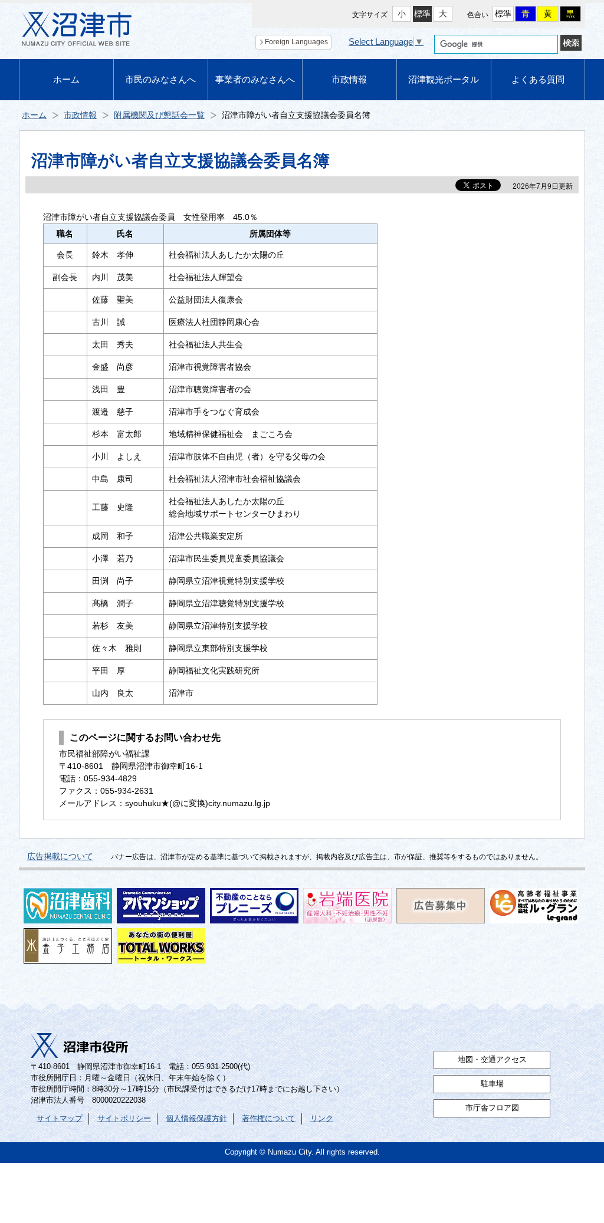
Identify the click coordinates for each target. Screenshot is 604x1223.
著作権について (269, 1118)
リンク (321, 1118)
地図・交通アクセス (492, 1060)
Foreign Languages (296, 42)
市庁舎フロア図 (492, 1108)
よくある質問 (537, 79)
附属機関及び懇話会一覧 (159, 115)
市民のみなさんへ (160, 79)
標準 (422, 13)
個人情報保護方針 (196, 1118)
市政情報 (349, 79)
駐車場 (492, 1084)
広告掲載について (60, 856)
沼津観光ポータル (443, 79)
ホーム (66, 79)
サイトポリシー (124, 1118)
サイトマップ (60, 1118)
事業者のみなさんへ (255, 79)
